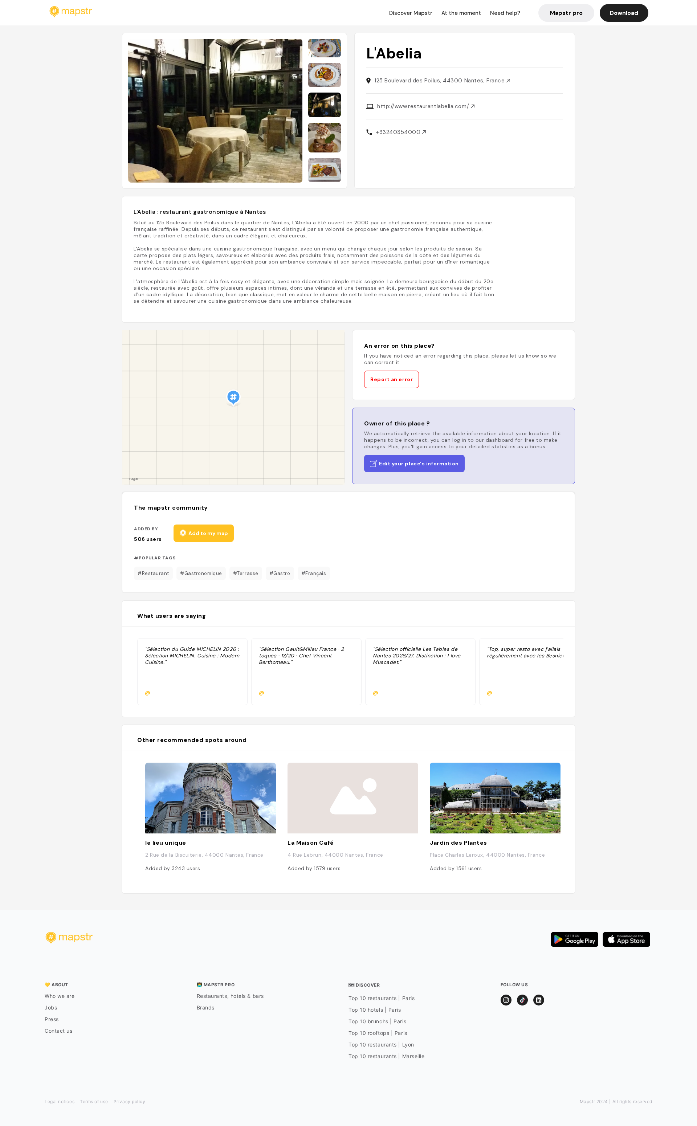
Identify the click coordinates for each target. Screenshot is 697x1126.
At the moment (461, 13)
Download (624, 13)
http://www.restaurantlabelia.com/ (424, 106)
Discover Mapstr (410, 13)
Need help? (505, 13)
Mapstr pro (566, 13)
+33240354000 (399, 132)
